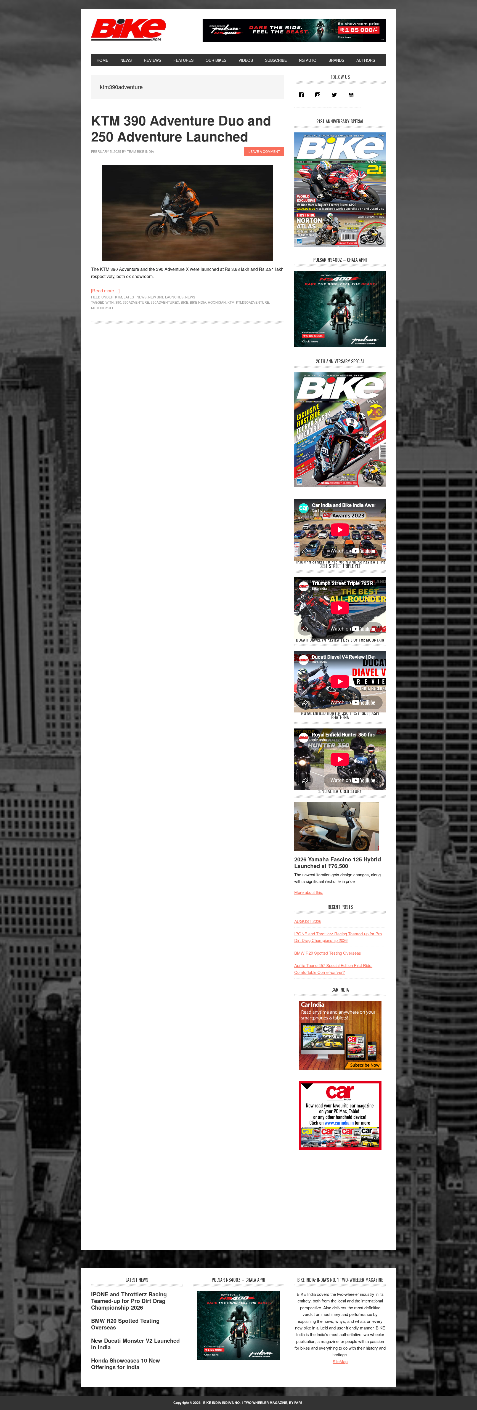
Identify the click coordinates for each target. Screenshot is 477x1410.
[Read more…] (105, 290)
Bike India (128, 30)
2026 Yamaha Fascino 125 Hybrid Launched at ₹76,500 (337, 862)
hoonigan (217, 302)
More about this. (308, 892)
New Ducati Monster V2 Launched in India (135, 1343)
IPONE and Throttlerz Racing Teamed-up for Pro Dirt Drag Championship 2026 (129, 1300)
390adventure (136, 302)
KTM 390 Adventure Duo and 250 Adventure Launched (181, 128)
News (190, 297)
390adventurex (165, 302)
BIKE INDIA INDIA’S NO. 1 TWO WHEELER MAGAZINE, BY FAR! (252, 1402)
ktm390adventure (252, 302)
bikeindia (198, 302)
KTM (118, 297)
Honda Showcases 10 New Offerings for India (125, 1363)
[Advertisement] (335, 1195)
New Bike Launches (166, 297)
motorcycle (102, 307)
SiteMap (340, 1361)
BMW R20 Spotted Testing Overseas (327, 953)
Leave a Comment (264, 151)
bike (184, 302)
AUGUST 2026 (307, 921)
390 (118, 302)
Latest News (135, 297)
